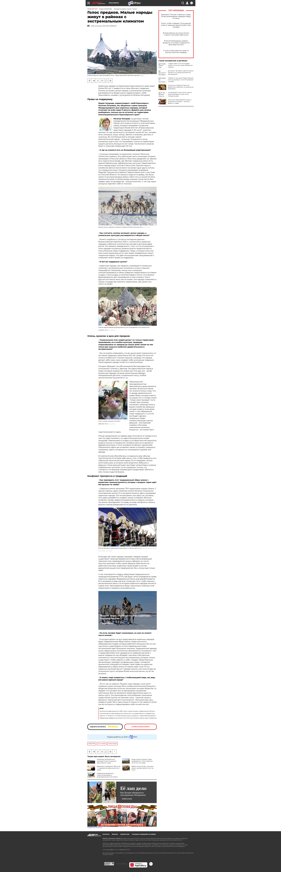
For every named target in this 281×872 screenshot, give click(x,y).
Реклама (115, 834)
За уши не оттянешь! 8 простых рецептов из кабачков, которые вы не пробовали (181, 87)
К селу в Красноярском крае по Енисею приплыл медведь (176, 51)
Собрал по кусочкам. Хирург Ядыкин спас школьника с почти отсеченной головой (180, 79)
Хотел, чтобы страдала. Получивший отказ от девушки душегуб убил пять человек (176, 25)
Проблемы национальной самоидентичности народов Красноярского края (106, 761)
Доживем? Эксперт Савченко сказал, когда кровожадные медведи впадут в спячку (176, 16)
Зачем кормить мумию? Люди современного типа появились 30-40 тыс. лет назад (142, 761)
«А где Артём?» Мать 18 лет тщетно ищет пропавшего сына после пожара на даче (180, 94)
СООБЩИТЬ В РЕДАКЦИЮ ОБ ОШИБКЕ (144, 834)
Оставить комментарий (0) (140, 726)
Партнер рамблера (121, 863)
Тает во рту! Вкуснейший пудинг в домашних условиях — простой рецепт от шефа (179, 101)
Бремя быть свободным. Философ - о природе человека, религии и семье (108, 768)
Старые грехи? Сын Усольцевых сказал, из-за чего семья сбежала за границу (180, 65)
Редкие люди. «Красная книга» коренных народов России (125, 617)
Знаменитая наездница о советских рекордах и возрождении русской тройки (107, 775)
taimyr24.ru (146, 227)
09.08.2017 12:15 (92, 9)
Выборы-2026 (124, 834)
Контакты (106, 834)
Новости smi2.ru (94, 827)
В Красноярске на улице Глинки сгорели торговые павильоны (176, 34)
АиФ (141, 75)
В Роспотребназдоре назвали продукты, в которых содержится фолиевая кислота (176, 43)
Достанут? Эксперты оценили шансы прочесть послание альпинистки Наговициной (180, 72)
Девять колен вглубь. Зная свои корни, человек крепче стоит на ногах (142, 768)
